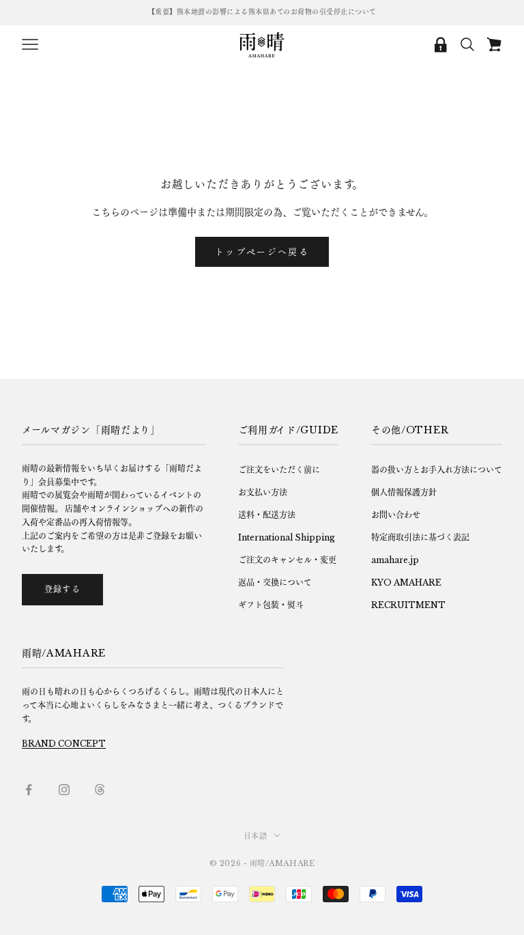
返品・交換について (275, 582)
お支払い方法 (262, 492)
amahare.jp (395, 560)
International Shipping (286, 537)
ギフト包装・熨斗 (271, 605)
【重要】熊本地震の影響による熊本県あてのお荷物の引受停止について (262, 12)
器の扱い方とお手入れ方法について (436, 470)
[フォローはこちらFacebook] (28, 789)
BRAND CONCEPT (64, 743)
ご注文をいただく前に (279, 470)
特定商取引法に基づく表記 (420, 537)
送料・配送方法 (266, 515)
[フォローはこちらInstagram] (64, 789)
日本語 (255, 836)
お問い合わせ (395, 515)
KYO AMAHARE (406, 582)
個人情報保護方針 (404, 492)
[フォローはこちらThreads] (99, 789)
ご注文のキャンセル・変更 (287, 560)
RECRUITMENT (408, 605)
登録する (62, 589)
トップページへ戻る (262, 251)
